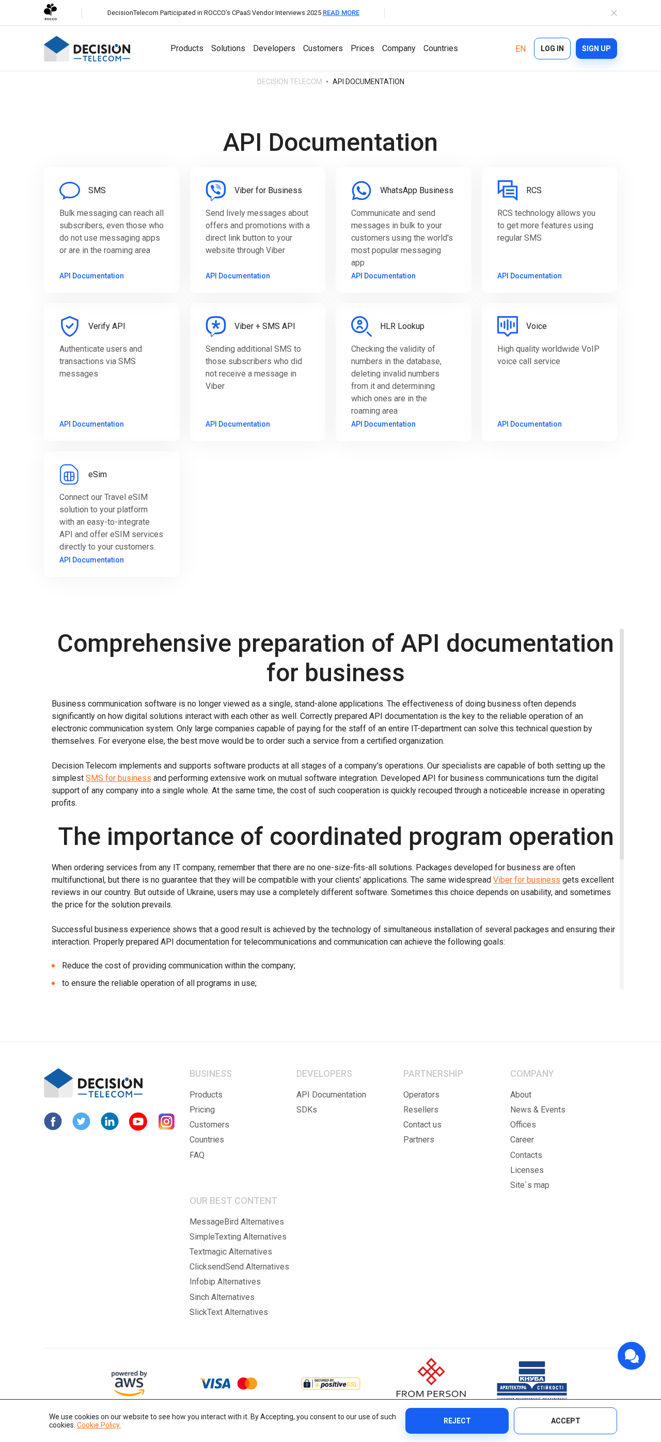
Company (399, 48)
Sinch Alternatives (222, 1297)
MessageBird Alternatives (237, 1222)
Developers (274, 48)
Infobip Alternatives (225, 1282)
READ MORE (341, 13)
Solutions (228, 48)
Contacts (526, 1155)
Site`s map (529, 1185)
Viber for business (526, 880)
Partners (418, 1140)
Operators (421, 1095)
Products (186, 48)
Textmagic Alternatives (231, 1252)
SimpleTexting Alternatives (238, 1237)
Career (522, 1140)
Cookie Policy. (99, 1425)
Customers (323, 48)
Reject (457, 1421)
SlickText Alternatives (229, 1312)
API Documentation (331, 1095)
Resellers (420, 1110)
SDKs (306, 1110)
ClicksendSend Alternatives (239, 1267)
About (520, 1095)
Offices (523, 1125)
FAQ (197, 1155)
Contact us (422, 1125)
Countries (440, 48)
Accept (565, 1421)
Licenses (527, 1170)
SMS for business (118, 778)
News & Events (537, 1110)
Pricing (202, 1110)
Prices (362, 48)
